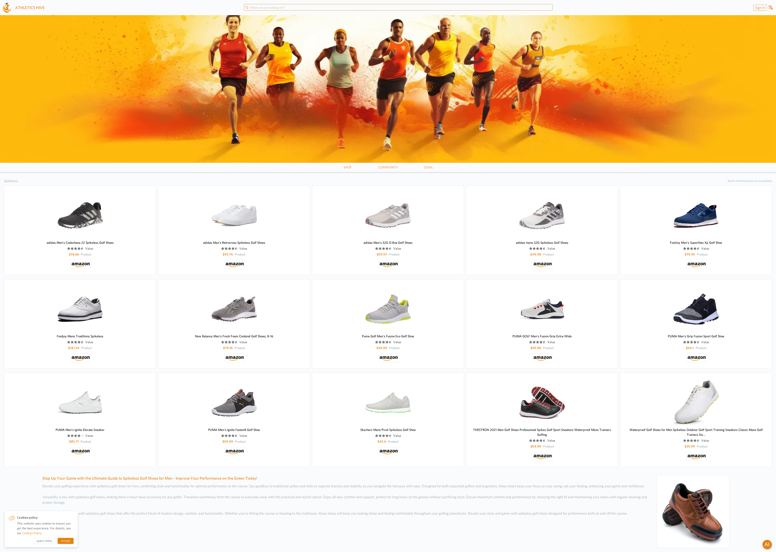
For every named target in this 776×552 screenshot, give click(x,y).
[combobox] (398, 7)
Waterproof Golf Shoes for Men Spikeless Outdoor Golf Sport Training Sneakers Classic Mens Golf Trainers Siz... (696, 432)
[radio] (68, 248)
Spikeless (11, 180)
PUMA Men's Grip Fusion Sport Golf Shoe (696, 336)
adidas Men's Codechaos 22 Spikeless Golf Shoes (80, 243)
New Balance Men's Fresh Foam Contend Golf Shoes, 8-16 (234, 336)
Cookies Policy (32, 533)
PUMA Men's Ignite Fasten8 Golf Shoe (234, 430)
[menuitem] (760, 7)
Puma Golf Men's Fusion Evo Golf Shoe (388, 336)
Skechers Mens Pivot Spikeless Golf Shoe (388, 430)
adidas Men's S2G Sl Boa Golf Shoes (388, 243)
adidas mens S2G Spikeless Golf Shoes (542, 243)
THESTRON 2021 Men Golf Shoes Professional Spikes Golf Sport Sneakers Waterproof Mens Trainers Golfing (542, 432)
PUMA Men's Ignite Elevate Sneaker (80, 430)
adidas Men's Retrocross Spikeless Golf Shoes (234, 243)
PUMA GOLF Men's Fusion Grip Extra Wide (542, 336)
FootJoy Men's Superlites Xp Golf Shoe (696, 243)
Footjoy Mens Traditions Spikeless (80, 336)
